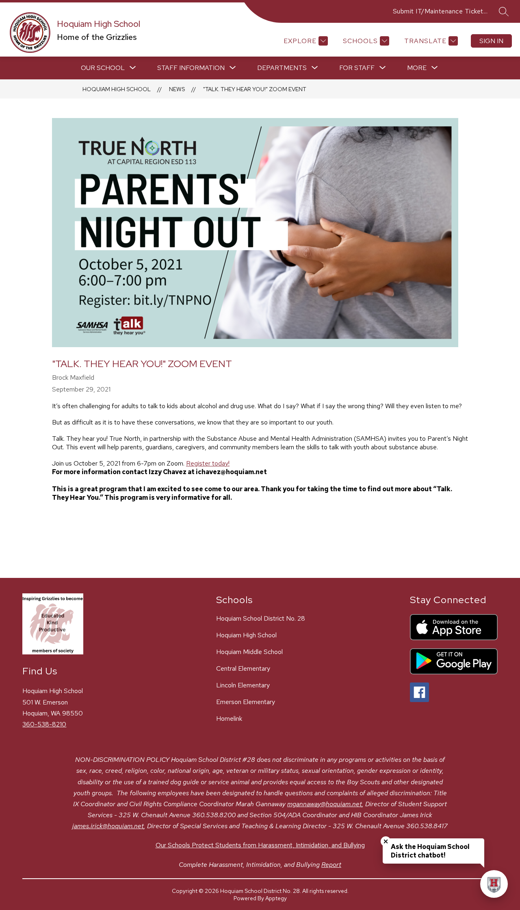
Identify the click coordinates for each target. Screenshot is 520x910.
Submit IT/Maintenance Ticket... (440, 11)
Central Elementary (243, 668)
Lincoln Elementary (243, 685)
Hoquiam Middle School (249, 652)
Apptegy (276, 898)
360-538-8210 (44, 724)
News (177, 89)
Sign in (491, 41)
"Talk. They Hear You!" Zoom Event (254, 89)
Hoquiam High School (116, 89)
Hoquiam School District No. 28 (260, 618)
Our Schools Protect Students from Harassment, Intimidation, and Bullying (260, 845)
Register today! (208, 463)
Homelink (229, 718)
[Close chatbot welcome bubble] (386, 841)
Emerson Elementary (245, 702)
